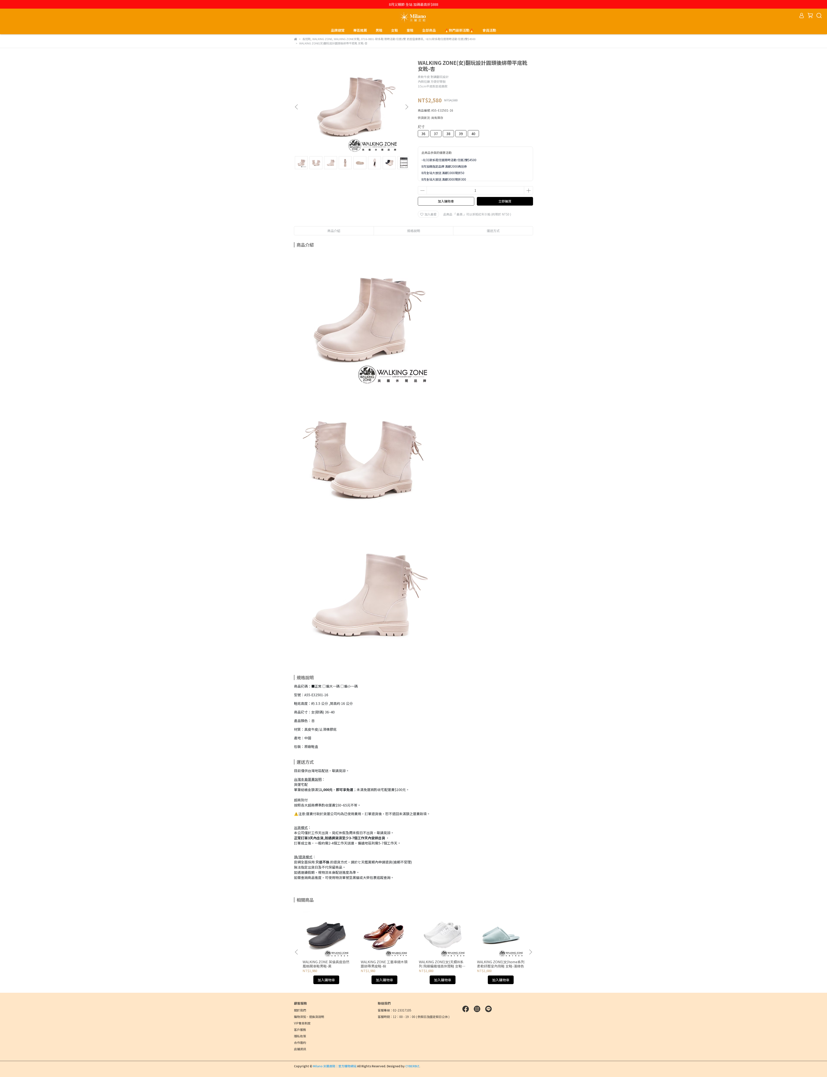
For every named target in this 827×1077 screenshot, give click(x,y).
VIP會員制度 (302, 1023)
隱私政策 (300, 1036)
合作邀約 (300, 1042)
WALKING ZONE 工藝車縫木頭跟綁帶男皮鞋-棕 (384, 964)
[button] (406, 106)
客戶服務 (300, 1029)
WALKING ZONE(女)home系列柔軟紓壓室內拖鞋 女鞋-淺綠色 (500, 964)
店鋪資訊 (300, 1049)
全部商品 (429, 30)
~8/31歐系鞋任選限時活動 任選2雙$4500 (448, 160)
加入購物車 (446, 201)
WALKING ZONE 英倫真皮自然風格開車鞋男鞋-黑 (326, 964)
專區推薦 (360, 30)
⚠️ (296, 813)
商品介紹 (333, 230)
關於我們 (300, 1010)
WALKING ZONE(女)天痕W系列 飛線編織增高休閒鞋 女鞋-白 (441, 964)
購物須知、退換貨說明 (309, 1017)
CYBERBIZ (412, 1066)
